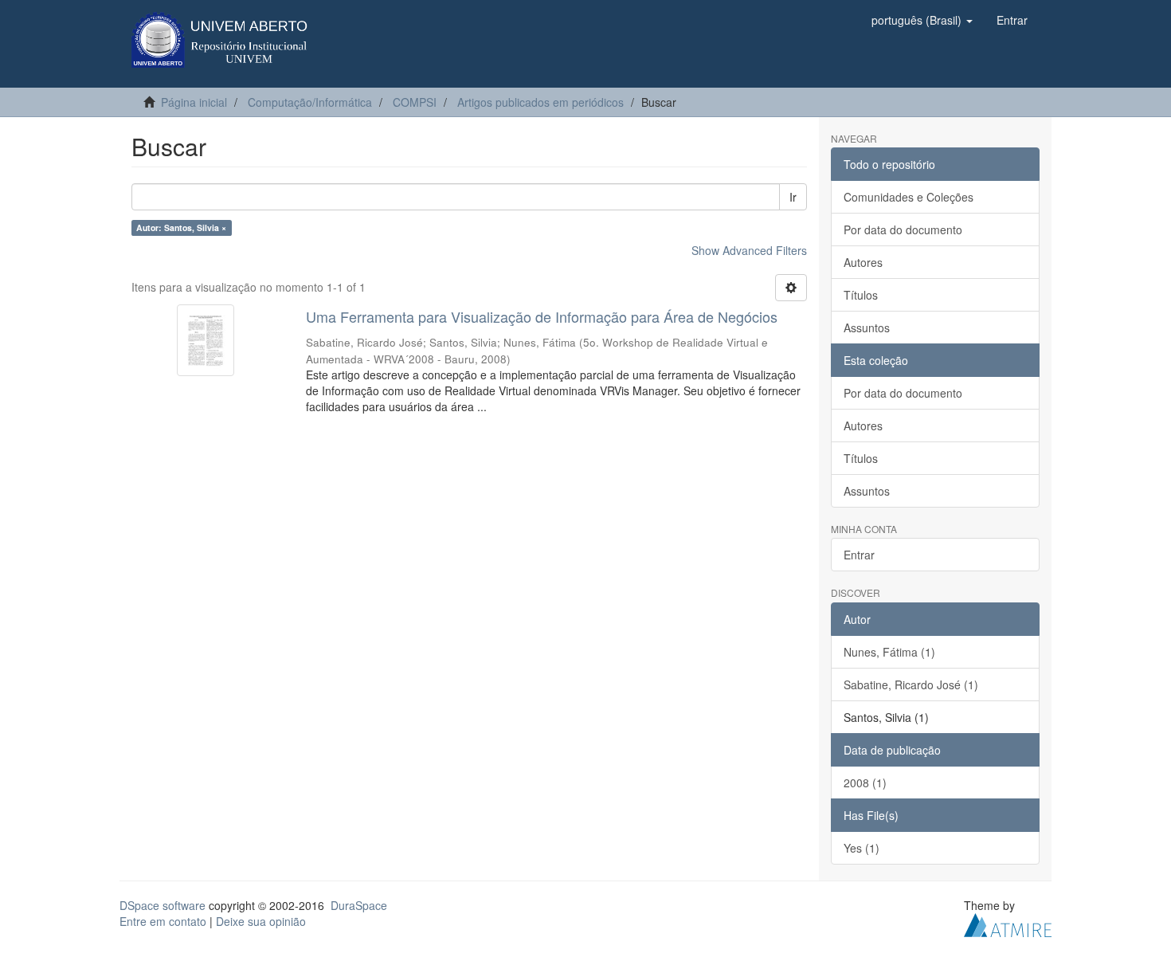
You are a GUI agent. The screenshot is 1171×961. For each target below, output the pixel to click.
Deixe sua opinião (261, 921)
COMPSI (415, 102)
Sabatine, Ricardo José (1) (911, 684)
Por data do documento (903, 229)
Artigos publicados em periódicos (540, 102)
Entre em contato (162, 921)
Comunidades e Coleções (908, 197)
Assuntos (867, 327)
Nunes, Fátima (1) (889, 652)
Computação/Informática (310, 102)
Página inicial (194, 102)
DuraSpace (359, 905)
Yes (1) (861, 848)
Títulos (861, 295)
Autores (863, 262)
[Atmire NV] (1008, 923)
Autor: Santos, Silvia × (181, 227)
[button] (922, 20)
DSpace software (162, 905)
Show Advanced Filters (749, 250)
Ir (793, 197)
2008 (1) (865, 782)
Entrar (859, 555)
